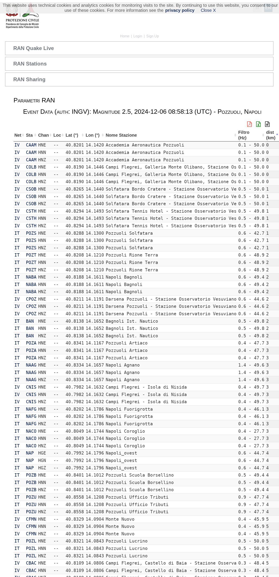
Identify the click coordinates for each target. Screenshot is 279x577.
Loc (57, 135)
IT (17, 233)
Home (124, 36)
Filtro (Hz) (243, 135)
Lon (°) (93, 135)
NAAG (31, 365)
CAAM (31, 145)
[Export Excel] (258, 124)
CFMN (31, 519)
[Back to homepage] (22, 15)
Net (17, 135)
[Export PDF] (249, 124)
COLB (31, 167)
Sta (29, 135)
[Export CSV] (267, 124)
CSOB (31, 189)
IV (17, 145)
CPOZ (31, 299)
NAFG (31, 409)
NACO (31, 431)
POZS (31, 233)
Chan (43, 135)
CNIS (31, 387)
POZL (31, 541)
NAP (30, 453)
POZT (31, 255)
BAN (30, 321)
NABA (31, 277)
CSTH (31, 211)
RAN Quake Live (33, 48)
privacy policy (179, 10)
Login (137, 36)
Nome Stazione (121, 135)
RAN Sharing (29, 79)
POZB (31, 475)
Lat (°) (72, 135)
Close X (208, 10)
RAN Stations (30, 64)
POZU (31, 497)
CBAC (31, 563)
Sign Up (152, 36)
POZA (31, 343)
